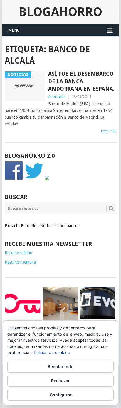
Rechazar (60, 380)
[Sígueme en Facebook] (14, 178)
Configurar (61, 394)
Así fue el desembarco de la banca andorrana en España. (81, 81)
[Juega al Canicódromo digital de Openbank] (22, 303)
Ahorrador (57, 96)
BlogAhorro (60, 12)
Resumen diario (18, 252)
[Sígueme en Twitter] (34, 178)
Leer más (108, 131)
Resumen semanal (21, 262)
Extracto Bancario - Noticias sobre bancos (42, 225)
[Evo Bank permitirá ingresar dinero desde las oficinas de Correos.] (97, 303)
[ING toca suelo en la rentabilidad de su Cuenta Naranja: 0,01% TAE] (60, 304)
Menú (14, 30)
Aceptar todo (61, 366)
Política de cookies (52, 352)
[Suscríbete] (47, 178)
